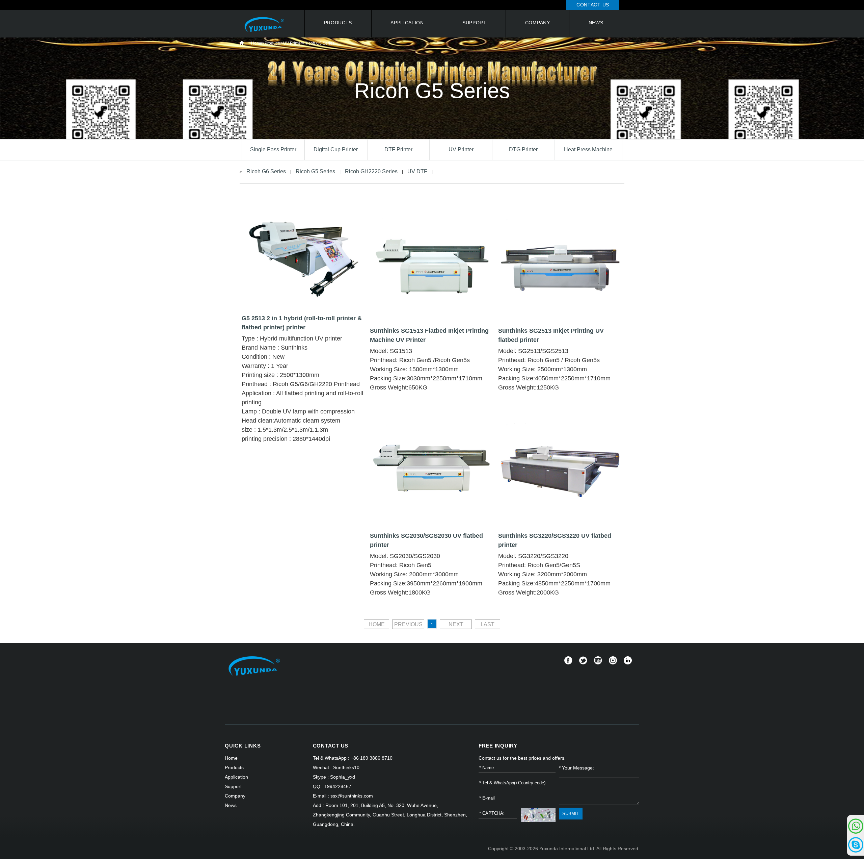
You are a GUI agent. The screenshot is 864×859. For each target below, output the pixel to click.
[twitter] (583, 660)
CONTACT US (331, 746)
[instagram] (613, 660)
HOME (377, 624)
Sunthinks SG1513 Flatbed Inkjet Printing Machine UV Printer (429, 335)
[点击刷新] (538, 815)
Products (338, 22)
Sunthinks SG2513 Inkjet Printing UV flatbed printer (551, 335)
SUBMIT (570, 813)
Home (242, 43)
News (596, 22)
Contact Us (592, 4)
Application (407, 22)
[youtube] (598, 660)
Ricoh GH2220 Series (371, 171)
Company (537, 22)
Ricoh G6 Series (266, 171)
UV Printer (292, 43)
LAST (487, 624)
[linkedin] (628, 660)
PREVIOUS (408, 624)
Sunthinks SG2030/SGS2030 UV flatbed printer (426, 540)
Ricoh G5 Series (319, 43)
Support (474, 22)
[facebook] (568, 660)
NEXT (456, 624)
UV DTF (417, 171)
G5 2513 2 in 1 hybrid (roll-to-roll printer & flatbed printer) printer (302, 323)
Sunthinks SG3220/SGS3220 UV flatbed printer (554, 540)
